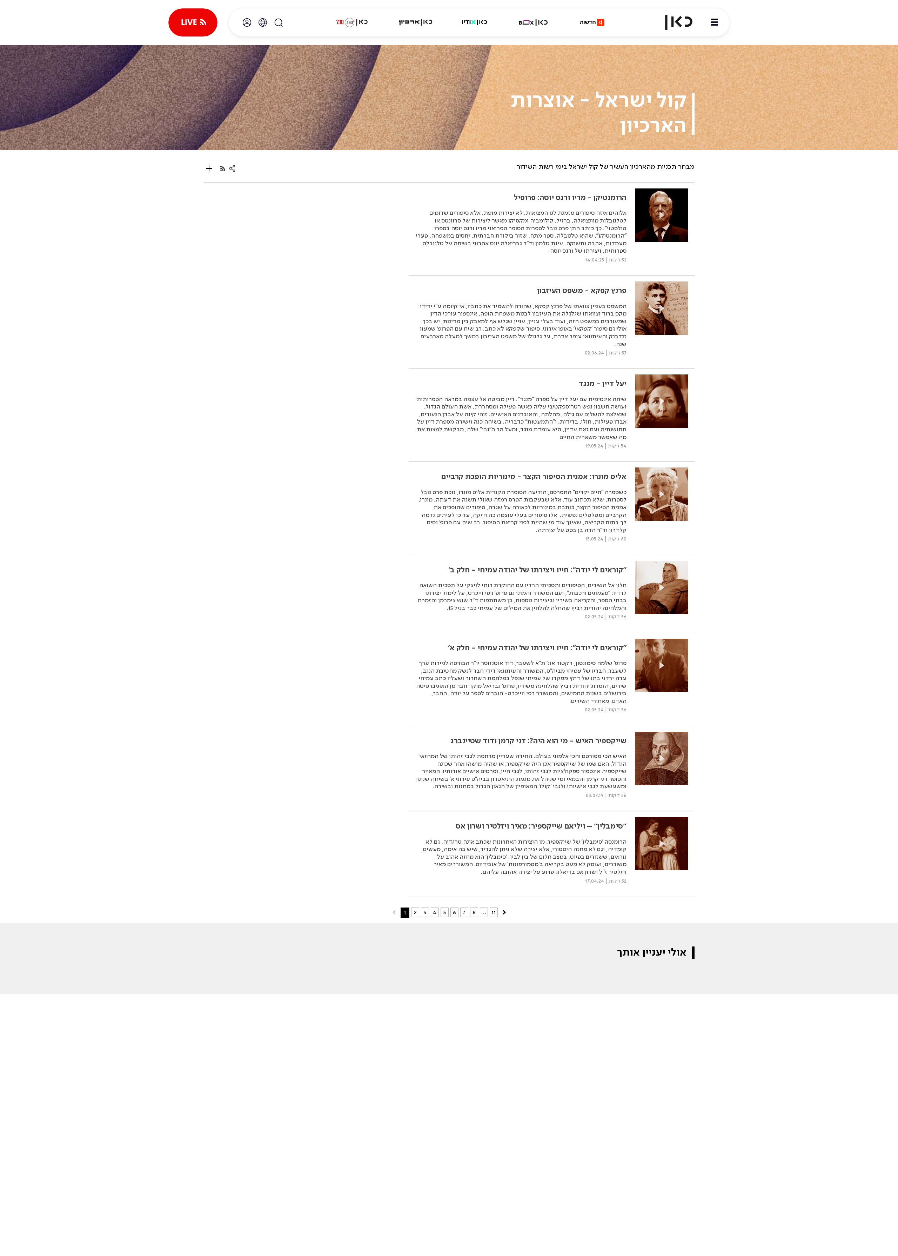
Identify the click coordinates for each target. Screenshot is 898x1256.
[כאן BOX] (533, 22)
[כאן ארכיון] (416, 22)
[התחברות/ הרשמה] (247, 22)
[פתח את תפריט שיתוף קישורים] (232, 168)
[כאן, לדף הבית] (673, 22)
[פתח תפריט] (714, 22)
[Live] (192, 22)
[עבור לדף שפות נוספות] (263, 22)
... (484, 912)
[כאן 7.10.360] (352, 22)
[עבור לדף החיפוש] (279, 22)
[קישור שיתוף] (222, 168)
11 (493, 912)
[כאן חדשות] (592, 22)
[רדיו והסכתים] (474, 22)
